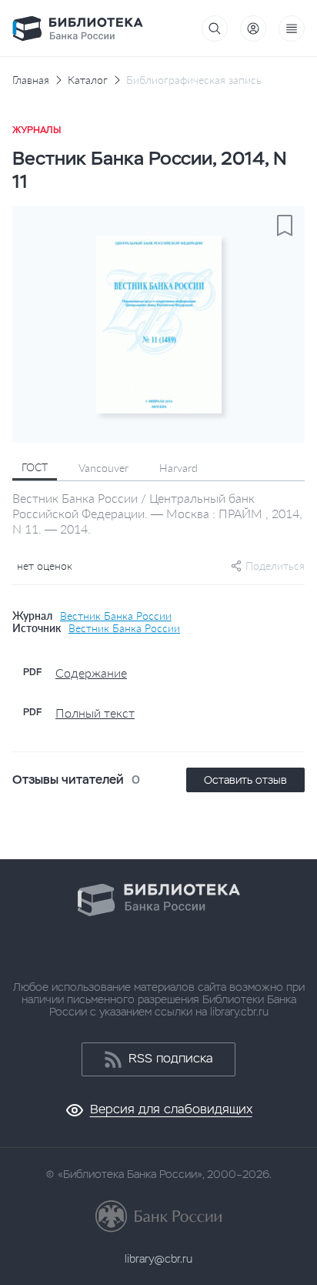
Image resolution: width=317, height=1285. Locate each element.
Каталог (88, 80)
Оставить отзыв (245, 780)
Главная (30, 80)
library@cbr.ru (158, 1259)
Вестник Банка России (116, 616)
